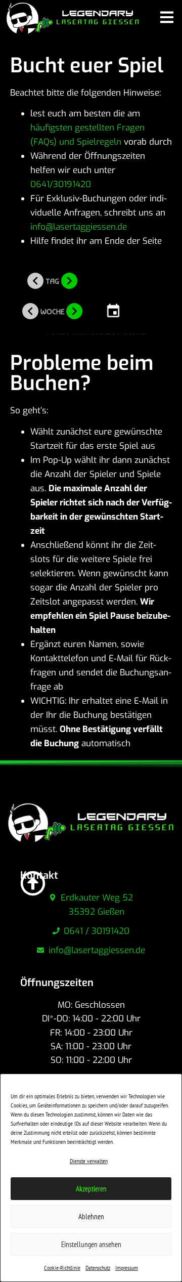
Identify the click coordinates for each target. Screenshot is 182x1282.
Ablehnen (91, 1216)
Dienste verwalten (89, 1161)
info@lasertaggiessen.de (78, 227)
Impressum (126, 1267)
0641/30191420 (62, 184)
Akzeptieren (91, 1188)
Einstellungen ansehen (91, 1244)
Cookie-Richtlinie (62, 1267)
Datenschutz (97, 1267)
